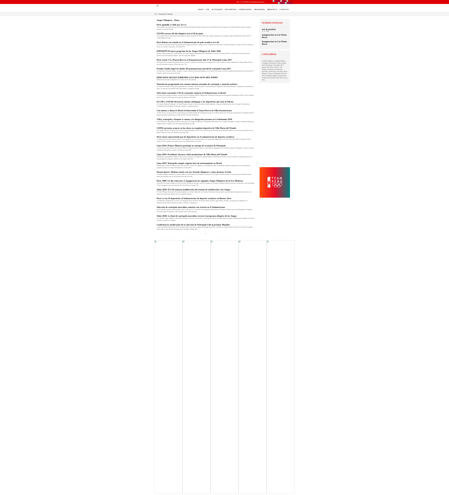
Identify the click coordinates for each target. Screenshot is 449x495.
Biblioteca (272, 9)
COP (207, 9)
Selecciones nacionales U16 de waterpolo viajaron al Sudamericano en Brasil (191, 93)
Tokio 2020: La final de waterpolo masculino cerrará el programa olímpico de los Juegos (197, 216)
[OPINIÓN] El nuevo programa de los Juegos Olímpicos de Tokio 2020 (189, 51)
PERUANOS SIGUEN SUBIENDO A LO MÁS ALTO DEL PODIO (187, 77)
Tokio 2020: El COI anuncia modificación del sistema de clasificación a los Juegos (193, 189)
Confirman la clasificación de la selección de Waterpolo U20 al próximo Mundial (193, 225)
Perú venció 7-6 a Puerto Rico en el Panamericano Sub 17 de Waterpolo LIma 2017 (194, 60)
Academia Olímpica (267, 61)
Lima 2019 (280, 71)
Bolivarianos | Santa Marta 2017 (274, 65)
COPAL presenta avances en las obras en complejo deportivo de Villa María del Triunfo (196, 128)
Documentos (231, 9)
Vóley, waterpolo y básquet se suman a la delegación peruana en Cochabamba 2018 (194, 119)
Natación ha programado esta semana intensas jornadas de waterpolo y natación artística (197, 84)
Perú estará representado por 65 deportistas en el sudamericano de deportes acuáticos (195, 137)
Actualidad (217, 9)
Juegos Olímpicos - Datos (168, 20)
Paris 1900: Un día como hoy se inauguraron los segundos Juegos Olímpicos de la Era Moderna (200, 181)
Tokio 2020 (279, 78)
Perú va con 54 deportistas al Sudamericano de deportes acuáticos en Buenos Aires (194, 198)
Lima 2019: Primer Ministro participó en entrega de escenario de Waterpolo (191, 145)
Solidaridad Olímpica (271, 76)
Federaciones (245, 9)
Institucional (272, 71)
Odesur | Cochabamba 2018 (275, 73)
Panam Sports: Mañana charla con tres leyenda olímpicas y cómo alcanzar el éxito (194, 172)
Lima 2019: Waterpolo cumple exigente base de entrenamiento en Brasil (189, 163)
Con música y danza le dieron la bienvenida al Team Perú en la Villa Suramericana (194, 110)
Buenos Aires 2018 (267, 67)
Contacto (284, 9)
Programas (259, 9)
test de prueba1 (269, 29)
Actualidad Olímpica (279, 61)
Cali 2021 (276, 67)
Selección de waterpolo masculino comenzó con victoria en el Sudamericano (191, 207)
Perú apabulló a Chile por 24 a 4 (171, 25)
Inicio (200, 9)
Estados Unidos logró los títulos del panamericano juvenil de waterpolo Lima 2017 (194, 68)
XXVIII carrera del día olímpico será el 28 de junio (180, 33)
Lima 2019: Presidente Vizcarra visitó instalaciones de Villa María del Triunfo (192, 154)
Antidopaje (265, 63)
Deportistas (271, 69)
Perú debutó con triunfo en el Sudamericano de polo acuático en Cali (188, 42)
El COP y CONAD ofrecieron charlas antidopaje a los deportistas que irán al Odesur (195, 102)
